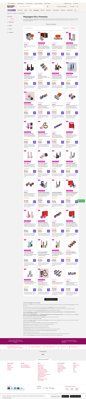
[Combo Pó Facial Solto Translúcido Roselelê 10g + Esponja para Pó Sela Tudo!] (44, 155)
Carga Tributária (41, 368)
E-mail (59, 372)
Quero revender (47, 3)
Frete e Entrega (61, 366)
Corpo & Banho (56, 10)
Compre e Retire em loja (50, 346)
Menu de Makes (41, 380)
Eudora (74, 367)
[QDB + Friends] (11, 10)
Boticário (75, 366)
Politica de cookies (7, 397)
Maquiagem (36, 10)
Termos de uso (40, 367)
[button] (34, 54)
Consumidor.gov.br (41, 373)
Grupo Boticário (20, 3)
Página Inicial (9, 13)
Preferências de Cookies (42, 372)
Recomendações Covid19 (42, 379)
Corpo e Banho (10, 367)
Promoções (19, 10)
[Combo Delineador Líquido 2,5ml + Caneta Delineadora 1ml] (30, 273)
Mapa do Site (60, 369)
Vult (74, 368)
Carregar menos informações (43, 359)
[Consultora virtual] (47, 6)
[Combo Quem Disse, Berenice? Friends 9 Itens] (30, 36)
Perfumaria (48, 10)
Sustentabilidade (41, 376)
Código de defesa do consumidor (44, 374)
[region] (43, 396)
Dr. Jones (75, 372)
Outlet (30, 10)
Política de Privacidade (42, 369)
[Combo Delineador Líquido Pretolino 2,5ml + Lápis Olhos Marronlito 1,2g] (58, 184)
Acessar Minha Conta (72, 6)
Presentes (63, 10)
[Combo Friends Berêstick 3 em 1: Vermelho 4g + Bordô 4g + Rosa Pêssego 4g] (44, 67)
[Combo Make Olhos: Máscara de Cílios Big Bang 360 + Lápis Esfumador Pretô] (58, 244)
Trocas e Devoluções (62, 367)
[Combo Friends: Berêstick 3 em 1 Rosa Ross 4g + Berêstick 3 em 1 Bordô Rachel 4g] (58, 214)
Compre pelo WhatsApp (35, 346)
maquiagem (50, 307)
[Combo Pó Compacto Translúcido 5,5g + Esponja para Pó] (44, 125)
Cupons (25, 10)
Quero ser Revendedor (25, 366)
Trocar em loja (63, 346)
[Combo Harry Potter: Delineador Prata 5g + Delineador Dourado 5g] (72, 67)
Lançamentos (70, 10)
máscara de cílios (33, 314)
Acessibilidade (12, 3)
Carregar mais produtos (51, 299)
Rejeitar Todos (65, 396)
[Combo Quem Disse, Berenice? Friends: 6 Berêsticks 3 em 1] (58, 273)
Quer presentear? (74, 346)
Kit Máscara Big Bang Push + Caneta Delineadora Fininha (52, 314)
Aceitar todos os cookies (75, 396)
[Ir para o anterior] (76, 10)
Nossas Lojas (40, 366)
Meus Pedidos (68, 3)
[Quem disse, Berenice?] (11, 6)
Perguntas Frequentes (62, 368)
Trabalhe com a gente (42, 375)
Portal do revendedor (38, 3)
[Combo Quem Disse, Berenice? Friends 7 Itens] (58, 96)
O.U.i (74, 369)
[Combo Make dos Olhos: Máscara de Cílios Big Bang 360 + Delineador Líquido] (44, 244)
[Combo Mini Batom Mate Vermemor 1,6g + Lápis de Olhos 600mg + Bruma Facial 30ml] (30, 96)
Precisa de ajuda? (29, 3)
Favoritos (76, 3)
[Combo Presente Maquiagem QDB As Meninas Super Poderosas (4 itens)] (72, 184)
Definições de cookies (55, 396)
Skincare (42, 10)
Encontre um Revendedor (25, 367)
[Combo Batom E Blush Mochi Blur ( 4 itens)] (72, 244)
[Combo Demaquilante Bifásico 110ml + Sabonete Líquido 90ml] (30, 125)
